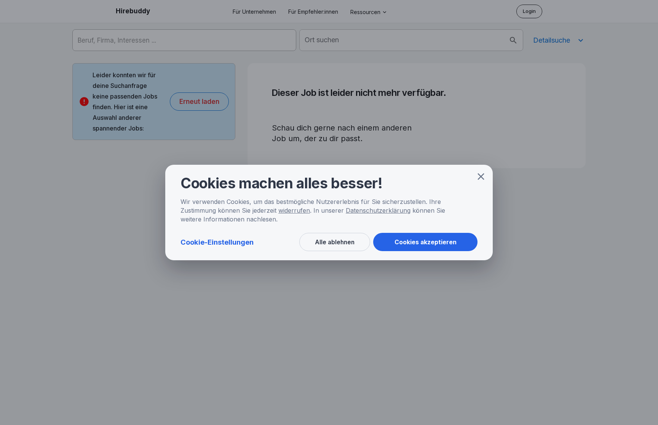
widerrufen (294, 210)
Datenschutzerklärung (378, 210)
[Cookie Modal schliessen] (481, 176)
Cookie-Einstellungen (217, 242)
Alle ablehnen (335, 242)
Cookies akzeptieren (425, 242)
